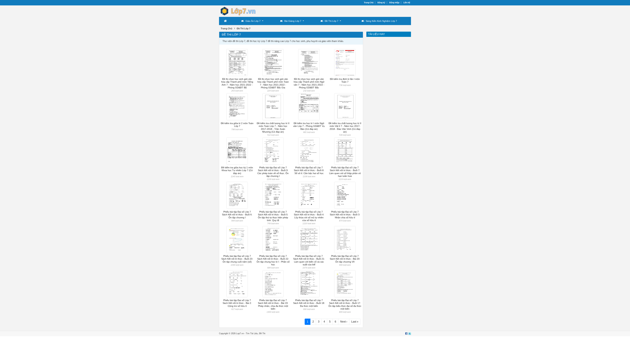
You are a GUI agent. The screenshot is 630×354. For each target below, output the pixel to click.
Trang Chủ (368, 2)
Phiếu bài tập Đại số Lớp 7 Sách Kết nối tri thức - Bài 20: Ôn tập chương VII (345, 259)
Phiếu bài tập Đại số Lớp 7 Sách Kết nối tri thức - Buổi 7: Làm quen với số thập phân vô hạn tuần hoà (345, 171)
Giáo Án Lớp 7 (253, 21)
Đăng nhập (394, 2)
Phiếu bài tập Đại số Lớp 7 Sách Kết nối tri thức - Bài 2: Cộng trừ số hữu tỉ (237, 303)
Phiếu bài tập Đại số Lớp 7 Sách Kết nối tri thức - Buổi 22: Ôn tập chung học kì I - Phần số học (273, 260)
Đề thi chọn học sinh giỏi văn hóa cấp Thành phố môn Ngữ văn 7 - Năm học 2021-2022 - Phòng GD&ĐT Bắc (309, 83)
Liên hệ (406, 2)
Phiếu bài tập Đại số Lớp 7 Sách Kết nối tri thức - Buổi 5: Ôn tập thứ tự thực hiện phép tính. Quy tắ (273, 216)
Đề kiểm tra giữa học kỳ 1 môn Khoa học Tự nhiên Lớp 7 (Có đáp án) (237, 170)
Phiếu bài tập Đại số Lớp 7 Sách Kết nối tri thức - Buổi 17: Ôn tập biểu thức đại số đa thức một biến (344, 304)
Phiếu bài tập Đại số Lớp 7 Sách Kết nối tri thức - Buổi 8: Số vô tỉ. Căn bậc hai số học (309, 170)
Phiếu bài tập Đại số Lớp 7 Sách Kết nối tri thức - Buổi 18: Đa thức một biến (309, 303)
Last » (354, 321)
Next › (343, 321)
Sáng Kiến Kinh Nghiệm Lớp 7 (381, 21)
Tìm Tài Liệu (252, 333)
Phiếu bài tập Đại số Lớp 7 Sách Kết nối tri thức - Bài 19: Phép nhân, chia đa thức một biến (273, 304)
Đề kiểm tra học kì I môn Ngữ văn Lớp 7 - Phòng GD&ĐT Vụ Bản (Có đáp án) (309, 126)
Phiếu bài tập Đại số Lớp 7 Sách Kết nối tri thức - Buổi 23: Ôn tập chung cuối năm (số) (237, 259)
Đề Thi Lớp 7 (331, 21)
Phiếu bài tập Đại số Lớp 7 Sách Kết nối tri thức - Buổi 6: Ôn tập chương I (237, 214)
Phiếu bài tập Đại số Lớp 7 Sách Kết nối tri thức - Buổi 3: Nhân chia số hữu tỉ (345, 214)
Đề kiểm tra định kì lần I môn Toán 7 (345, 80)
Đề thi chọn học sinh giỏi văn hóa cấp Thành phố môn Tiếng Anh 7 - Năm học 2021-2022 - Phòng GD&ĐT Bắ (237, 83)
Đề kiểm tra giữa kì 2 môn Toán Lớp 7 (237, 124)
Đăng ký (381, 2)
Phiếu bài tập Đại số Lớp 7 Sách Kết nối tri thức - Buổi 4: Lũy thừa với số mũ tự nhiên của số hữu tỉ (309, 216)
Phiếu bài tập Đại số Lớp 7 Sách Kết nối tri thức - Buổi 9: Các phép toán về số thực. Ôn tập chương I (273, 171)
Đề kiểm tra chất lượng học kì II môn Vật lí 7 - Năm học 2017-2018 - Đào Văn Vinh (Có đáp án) (345, 127)
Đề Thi (262, 333)
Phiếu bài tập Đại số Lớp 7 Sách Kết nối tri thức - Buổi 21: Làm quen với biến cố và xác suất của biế (309, 260)
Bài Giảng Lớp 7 (292, 21)
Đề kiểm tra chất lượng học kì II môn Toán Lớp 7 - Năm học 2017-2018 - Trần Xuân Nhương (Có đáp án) (273, 127)
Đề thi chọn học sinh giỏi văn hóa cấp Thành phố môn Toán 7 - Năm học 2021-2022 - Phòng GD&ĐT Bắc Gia (273, 83)
